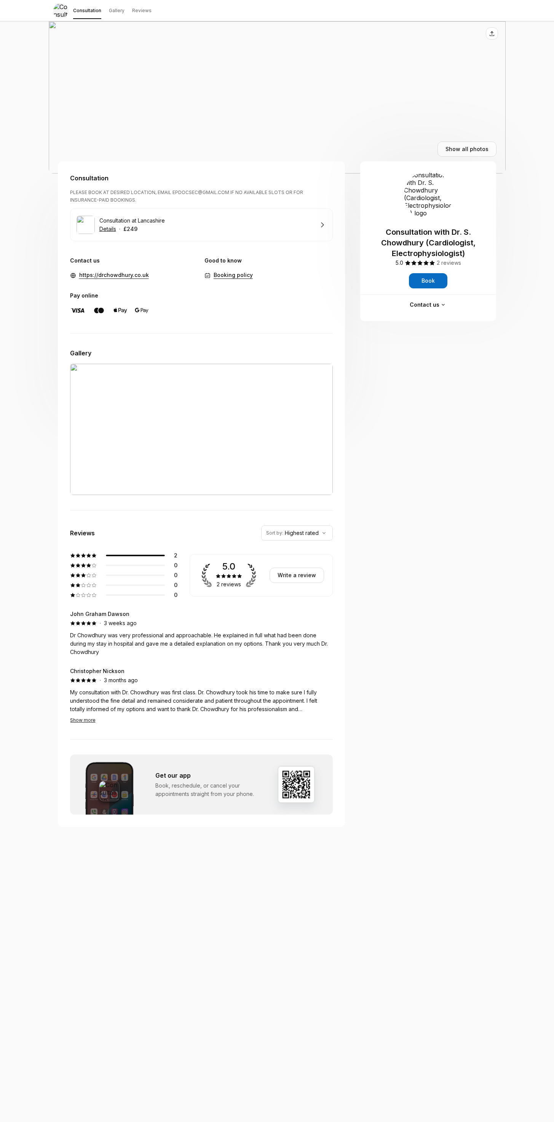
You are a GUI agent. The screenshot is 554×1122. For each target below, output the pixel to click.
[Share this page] (492, 33)
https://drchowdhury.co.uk (114, 275)
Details (107, 229)
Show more (83, 720)
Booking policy (233, 275)
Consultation (87, 10)
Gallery (117, 10)
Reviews (142, 10)
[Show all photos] (277, 97)
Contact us (424, 304)
